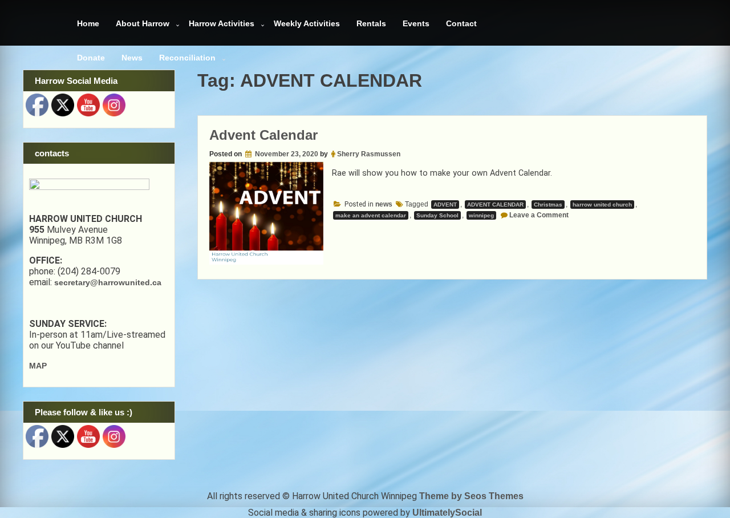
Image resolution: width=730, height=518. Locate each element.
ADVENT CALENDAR (495, 204)
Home (88, 23)
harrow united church (602, 204)
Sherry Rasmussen (368, 154)
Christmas (548, 204)
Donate (91, 57)
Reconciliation (187, 57)
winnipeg (481, 215)
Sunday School (437, 215)
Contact (461, 23)
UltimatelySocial (447, 512)
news (383, 204)
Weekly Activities (307, 23)
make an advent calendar (370, 215)
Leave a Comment (539, 215)
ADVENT (445, 204)
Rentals (371, 23)
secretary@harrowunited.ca (107, 282)
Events (416, 23)
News (132, 57)
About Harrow (142, 23)
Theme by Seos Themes (471, 496)
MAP (38, 365)
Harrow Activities (221, 23)
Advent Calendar (263, 135)
